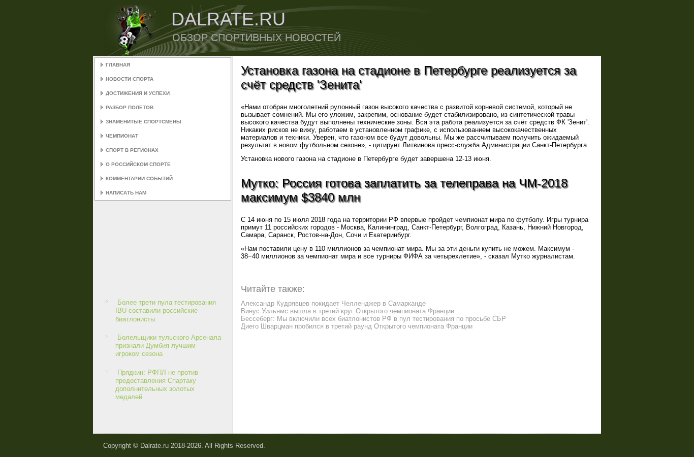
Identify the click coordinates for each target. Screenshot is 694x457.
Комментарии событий (139, 178)
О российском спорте (138, 164)
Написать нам (126, 192)
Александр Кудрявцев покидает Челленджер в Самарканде (333, 303)
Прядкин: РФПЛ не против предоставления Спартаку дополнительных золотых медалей (156, 385)
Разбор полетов (129, 107)
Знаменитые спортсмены (143, 121)
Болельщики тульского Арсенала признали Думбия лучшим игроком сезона (168, 346)
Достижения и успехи (138, 93)
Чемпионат (122, 136)
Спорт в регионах (132, 150)
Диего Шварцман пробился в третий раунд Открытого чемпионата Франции (356, 326)
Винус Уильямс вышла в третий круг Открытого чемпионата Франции (347, 311)
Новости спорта (129, 79)
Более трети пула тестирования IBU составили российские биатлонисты (165, 311)
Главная (118, 65)
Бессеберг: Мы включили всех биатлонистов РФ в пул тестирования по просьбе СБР (373, 318)
